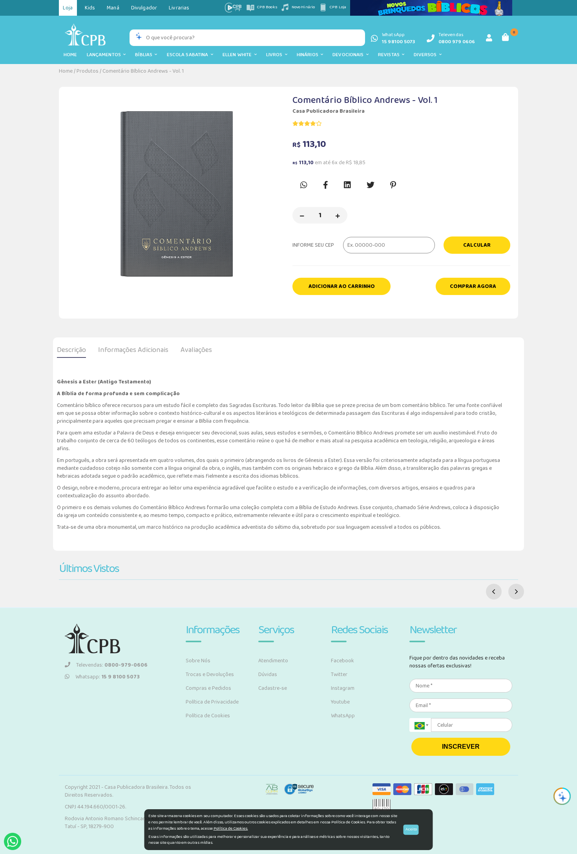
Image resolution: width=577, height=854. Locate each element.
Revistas (390, 55)
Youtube (340, 702)
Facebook (342, 660)
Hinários (309, 55)
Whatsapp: (107, 677)
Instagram (342, 688)
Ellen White (238, 55)
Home (70, 55)
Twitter (339, 674)
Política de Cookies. (231, 828)
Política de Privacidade (212, 702)
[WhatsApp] (12, 841)
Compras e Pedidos (208, 688)
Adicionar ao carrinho (342, 286)
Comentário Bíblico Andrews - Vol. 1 (143, 71)
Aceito (411, 829)
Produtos (88, 71)
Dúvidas (267, 674)
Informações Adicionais (133, 350)
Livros (275, 55)
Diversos (426, 55)
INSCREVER (461, 746)
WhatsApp (343, 715)
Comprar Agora (473, 286)
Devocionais (349, 55)
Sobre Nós (198, 660)
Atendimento (273, 660)
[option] (176, 195)
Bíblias (145, 55)
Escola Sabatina (189, 55)
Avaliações (196, 350)
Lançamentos (105, 55)
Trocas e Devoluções (210, 674)
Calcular (477, 245)
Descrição (71, 350)
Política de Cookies (208, 715)
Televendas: (112, 665)
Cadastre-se (272, 688)
